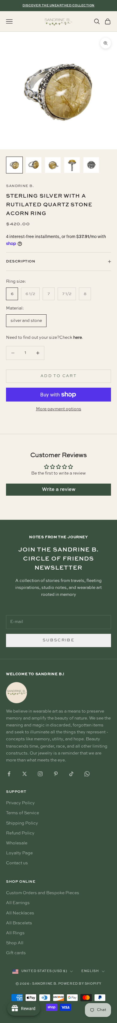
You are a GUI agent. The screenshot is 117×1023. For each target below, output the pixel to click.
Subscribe (58, 640)
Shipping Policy (22, 823)
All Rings (15, 933)
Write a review (58, 489)
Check (70, 337)
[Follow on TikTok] (71, 774)
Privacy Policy (20, 803)
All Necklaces (20, 913)
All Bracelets (19, 923)
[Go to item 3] (52, 165)
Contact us (17, 863)
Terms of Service (22, 813)
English (90, 971)
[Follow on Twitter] (25, 774)
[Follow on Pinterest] (56, 774)
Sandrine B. (20, 186)
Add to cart (58, 376)
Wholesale (16, 843)
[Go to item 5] (91, 165)
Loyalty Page (19, 853)
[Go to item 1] (14, 165)
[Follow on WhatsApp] (87, 774)
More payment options (58, 409)
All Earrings (18, 903)
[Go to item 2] (33, 165)
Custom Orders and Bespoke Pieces (42, 893)
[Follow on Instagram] (40, 774)
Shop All (14, 943)
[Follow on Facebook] (9, 774)
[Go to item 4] (72, 165)
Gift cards (16, 953)
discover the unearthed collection (58, 5)
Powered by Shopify (79, 984)
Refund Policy (20, 833)
